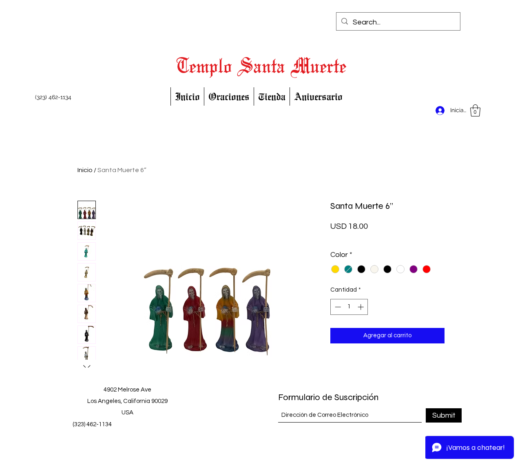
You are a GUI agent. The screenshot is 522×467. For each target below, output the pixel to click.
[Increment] (361, 306)
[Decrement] (337, 306)
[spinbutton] (349, 306)
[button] (475, 110)
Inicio (85, 170)
